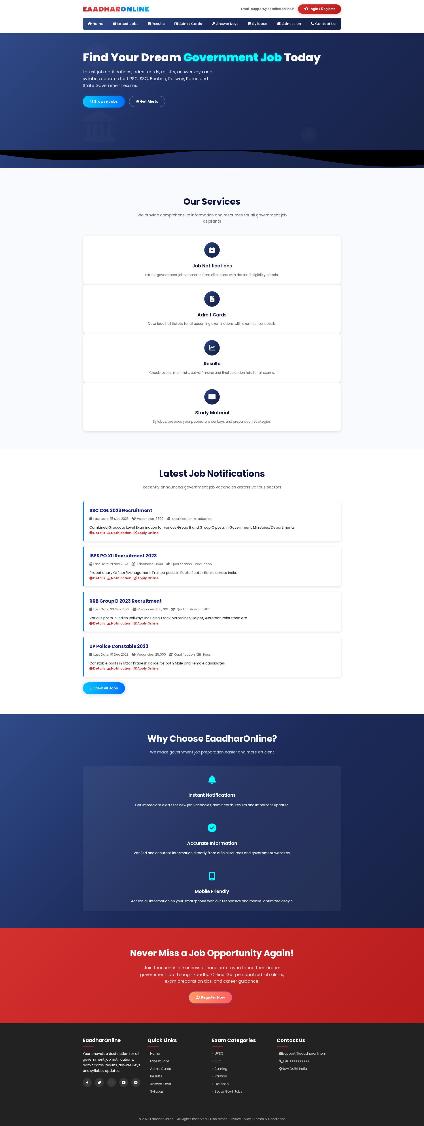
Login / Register (321, 9)
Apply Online (148, 533)
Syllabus (259, 23)
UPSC (219, 1053)
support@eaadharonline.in (304, 1053)
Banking (221, 1068)
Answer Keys (226, 23)
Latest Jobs (127, 23)
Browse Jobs (105, 101)
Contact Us (325, 23)
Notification (120, 533)
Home (97, 23)
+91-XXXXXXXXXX (296, 1061)
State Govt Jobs (228, 1091)
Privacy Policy (240, 1119)
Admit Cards (190, 23)
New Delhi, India (294, 1068)
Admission (291, 23)
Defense (222, 1084)
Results (158, 23)
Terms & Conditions (270, 1119)
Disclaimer (218, 1119)
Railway (221, 1076)
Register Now (212, 997)
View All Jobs (105, 688)
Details (99, 533)
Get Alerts (148, 101)
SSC (218, 1061)
